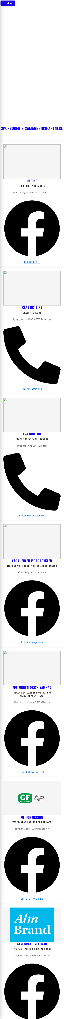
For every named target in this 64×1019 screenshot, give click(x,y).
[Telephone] (32, 383)
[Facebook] (32, 256)
